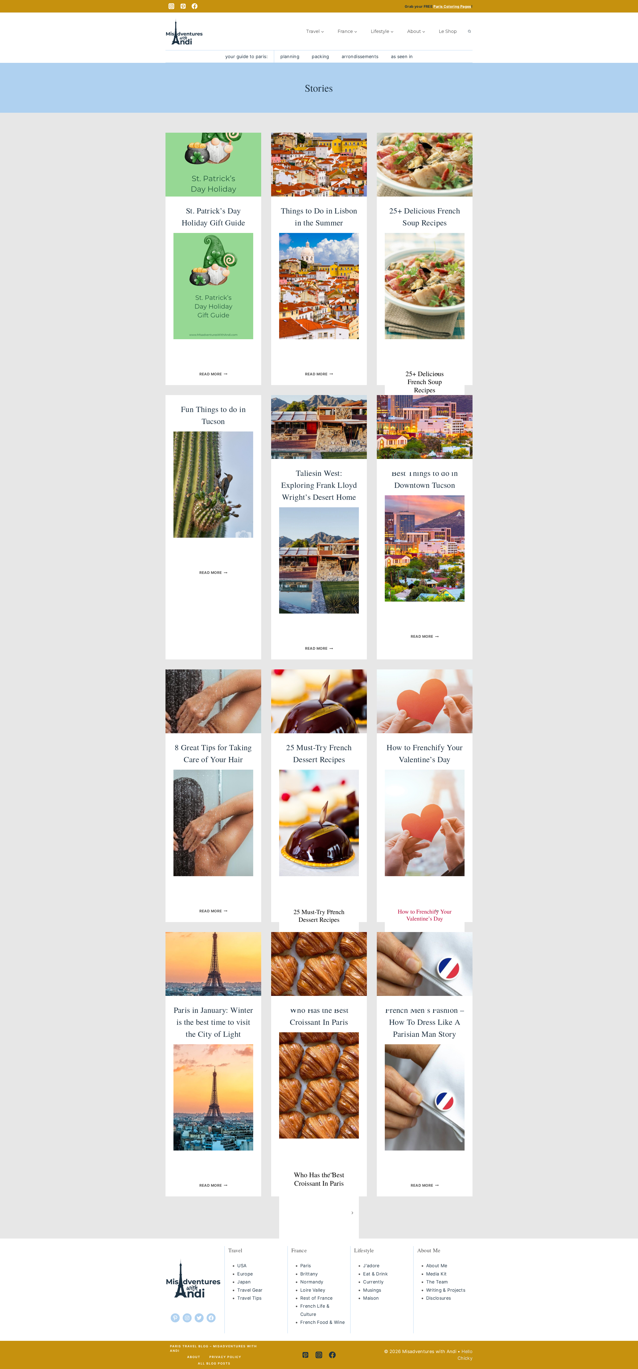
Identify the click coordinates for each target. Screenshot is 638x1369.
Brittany (309, 1273)
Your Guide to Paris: (246, 56)
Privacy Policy (225, 1357)
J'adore (371, 1265)
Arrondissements (360, 56)
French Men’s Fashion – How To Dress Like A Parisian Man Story (424, 1021)
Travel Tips (249, 1298)
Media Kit (436, 1273)
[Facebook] (195, 6)
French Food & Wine (322, 1322)
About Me (436, 1265)
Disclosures (438, 1298)
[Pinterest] (183, 6)
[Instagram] (171, 6)
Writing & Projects (445, 1290)
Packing (320, 56)
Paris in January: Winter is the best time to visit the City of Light (213, 1021)
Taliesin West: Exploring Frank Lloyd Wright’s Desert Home (319, 484)
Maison (371, 1298)
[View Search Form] (469, 31)
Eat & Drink (375, 1273)
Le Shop (448, 31)
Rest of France (316, 1298)
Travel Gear (249, 1290)
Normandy (311, 1281)
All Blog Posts (214, 1363)
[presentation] (213, 165)
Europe (245, 1273)
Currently (373, 1281)
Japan (244, 1281)
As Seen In (402, 56)
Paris (305, 1265)
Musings (372, 1290)
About (193, 1357)
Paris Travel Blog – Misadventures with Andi (213, 1348)
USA (241, 1265)
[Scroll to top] (622, 1346)
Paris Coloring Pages (452, 6)
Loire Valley (312, 1290)
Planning (289, 56)
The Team (437, 1281)
